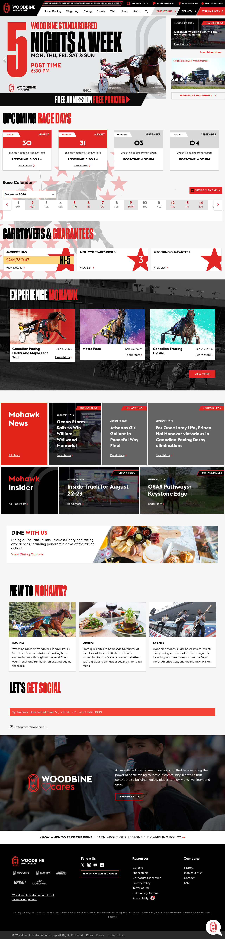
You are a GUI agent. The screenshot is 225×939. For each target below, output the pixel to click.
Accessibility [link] (141, 898)
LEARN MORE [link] (126, 796)
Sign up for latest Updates (100, 874)
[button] (136, 11)
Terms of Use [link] (141, 888)
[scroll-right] (218, 205)
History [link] (188, 867)
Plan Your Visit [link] (193, 872)
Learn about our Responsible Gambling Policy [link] (112, 837)
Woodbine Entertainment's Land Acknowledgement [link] (33, 897)
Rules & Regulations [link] (145, 893)
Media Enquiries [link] (166, 3)
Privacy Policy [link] (141, 883)
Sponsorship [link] (141, 872)
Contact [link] (189, 878)
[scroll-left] (6, 205)
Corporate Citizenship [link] (147, 878)
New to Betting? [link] (214, 3)
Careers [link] (138, 867)
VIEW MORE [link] (202, 374)
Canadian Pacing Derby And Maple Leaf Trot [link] (30, 353)
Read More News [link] (210, 52)
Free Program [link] (190, 3)
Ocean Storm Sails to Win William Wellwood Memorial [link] (71, 434)
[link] (19, 8)
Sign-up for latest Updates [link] (196, 95)
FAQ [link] (186, 883)
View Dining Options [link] (27, 554)
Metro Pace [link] (92, 349)
